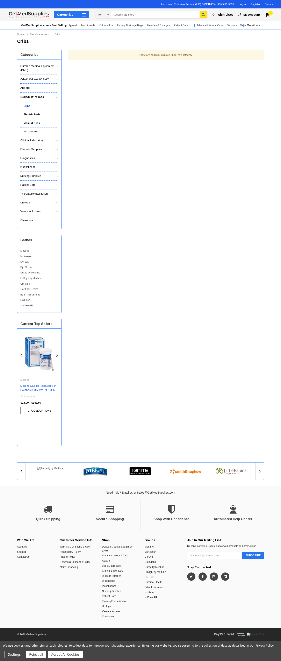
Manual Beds (31, 123)
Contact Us (23, 556)
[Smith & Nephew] (185, 471)
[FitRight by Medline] (95, 471)
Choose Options (39, 410)
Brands (269, 4)
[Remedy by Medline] (50, 469)
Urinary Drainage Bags (130, 25)
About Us (22, 546)
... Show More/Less (248, 25)
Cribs (57, 34)
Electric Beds (31, 114)
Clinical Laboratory (32, 140)
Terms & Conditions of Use (75, 546)
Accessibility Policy (70, 551)
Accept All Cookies (65, 654)
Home (20, 34)
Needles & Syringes (158, 25)
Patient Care (181, 25)
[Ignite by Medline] (140, 471)
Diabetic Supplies (31, 149)
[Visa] (231, 634)
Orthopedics (106, 25)
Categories (65, 14)
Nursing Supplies (30, 176)
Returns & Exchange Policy (75, 562)
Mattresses (30, 131)
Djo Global (26, 267)
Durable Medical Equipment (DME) (37, 68)
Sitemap (21, 551)
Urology (25, 202)
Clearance (26, 220)
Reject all (36, 654)
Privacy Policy (67, 556)
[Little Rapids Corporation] (230, 471)
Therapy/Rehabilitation (34, 193)
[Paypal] (219, 634)
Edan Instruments (30, 294)
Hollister (25, 300)
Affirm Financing (69, 567)
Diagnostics (27, 158)
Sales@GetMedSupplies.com (156, 492)
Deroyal (24, 261)
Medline (24, 250)
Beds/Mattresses (39, 34)
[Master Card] (255, 634)
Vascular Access (30, 211)
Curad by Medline (30, 272)
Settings (14, 654)
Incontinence (27, 166)
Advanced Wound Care (34, 79)
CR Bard (25, 283)
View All (28, 305)
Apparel (73, 25)
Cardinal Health (29, 289)
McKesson (26, 256)
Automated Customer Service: (197, 4)
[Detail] (8, 4)
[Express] (240, 634)
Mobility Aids (88, 25)
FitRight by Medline (31, 278)
